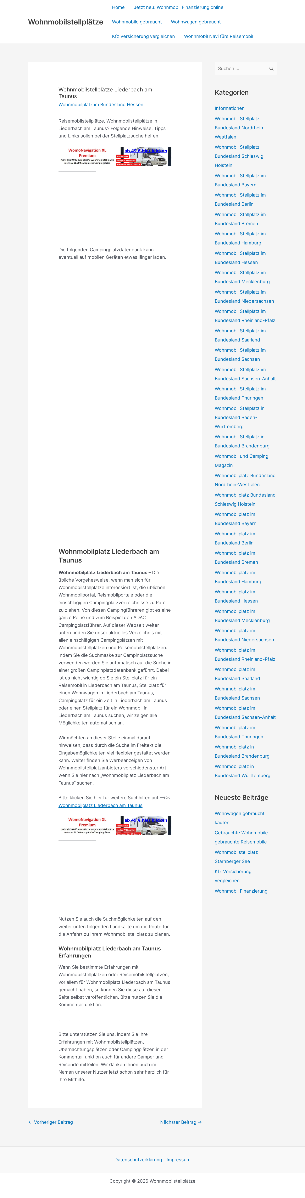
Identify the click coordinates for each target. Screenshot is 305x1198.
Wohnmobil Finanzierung (241, 891)
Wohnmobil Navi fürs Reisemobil (218, 36)
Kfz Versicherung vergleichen (143, 36)
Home (118, 7)
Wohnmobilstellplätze (65, 21)
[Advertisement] (115, 210)
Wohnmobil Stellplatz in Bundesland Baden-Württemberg (240, 417)
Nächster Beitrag (181, 1122)
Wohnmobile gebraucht (137, 21)
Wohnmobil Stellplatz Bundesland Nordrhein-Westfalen (240, 128)
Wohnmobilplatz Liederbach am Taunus (101, 805)
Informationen (230, 108)
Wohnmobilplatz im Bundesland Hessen (101, 104)
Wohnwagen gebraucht (196, 21)
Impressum (178, 1159)
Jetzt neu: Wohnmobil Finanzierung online (178, 7)
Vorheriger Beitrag (50, 1122)
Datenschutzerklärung (138, 1159)
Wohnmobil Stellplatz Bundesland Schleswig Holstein (239, 156)
